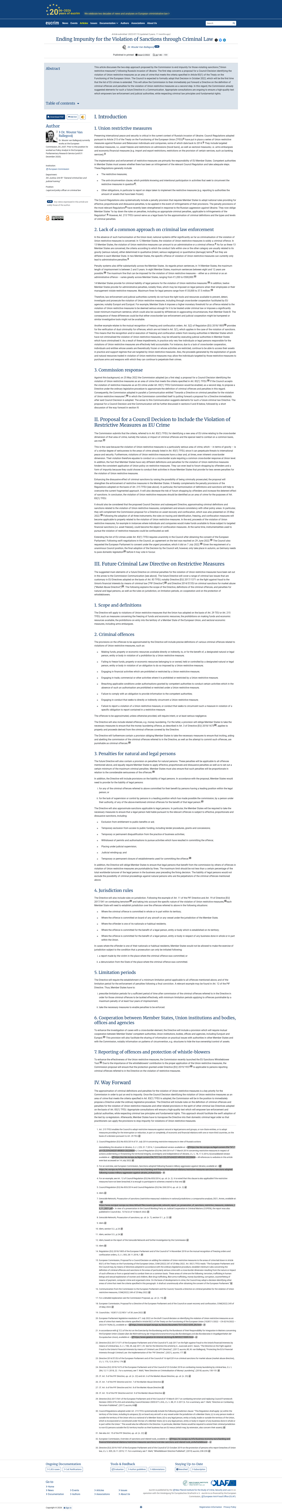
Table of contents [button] (61, 103)
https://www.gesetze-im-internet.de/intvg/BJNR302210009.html (163, 1337)
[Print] (141, 1507)
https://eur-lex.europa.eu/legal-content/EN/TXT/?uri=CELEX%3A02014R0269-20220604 (154, 1157)
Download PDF (57, 117)
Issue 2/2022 (143, 55)
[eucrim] (52, 23)
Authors (125, 23)
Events (74, 23)
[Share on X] (216, 40)
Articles (84, 23)
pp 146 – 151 (161, 55)
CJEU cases (54, 1469)
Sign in (68, 1508)
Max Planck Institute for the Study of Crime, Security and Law (203, 1490)
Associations (138, 23)
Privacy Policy (230, 1507)
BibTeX (73, 117)
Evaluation (119, 1469)
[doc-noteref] (183, 139)
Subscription (199, 1469)
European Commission (58, 169)
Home (50, 1486)
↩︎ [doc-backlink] (139, 1136)
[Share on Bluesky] (220, 40)
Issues (93, 23)
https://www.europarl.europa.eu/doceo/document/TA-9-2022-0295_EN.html (166, 1325)
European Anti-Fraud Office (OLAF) (220, 1496)
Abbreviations (157, 1469)
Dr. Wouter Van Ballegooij (141, 47)
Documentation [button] (108, 23)
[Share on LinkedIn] (224, 40)
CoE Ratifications (73, 1469)
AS (157, 46)
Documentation (55, 1494)
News (65, 23)
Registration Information (210, 1507)
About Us (152, 23)
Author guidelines (137, 1469)
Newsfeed (183, 1469)
